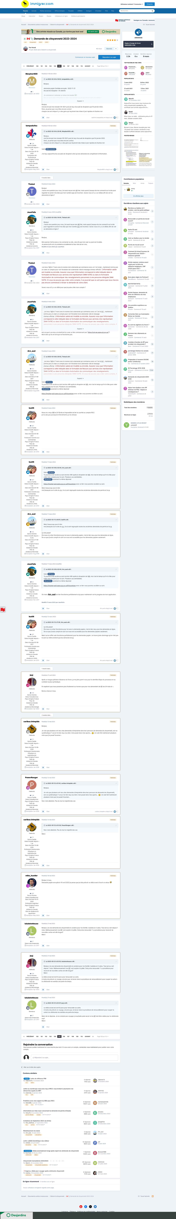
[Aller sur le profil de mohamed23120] (95, 1103)
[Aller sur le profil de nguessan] (125, 284)
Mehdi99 (28, 1103)
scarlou (28, 1173)
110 (82, 66)
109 (77, 66)
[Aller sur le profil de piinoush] (125, 369)
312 (32, 369)
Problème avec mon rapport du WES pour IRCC (38, 1101)
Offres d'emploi (60, 11)
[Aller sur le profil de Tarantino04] (125, 388)
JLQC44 (130, 337)
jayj (31, 675)
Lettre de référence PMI (38, 1078)
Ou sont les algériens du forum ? (138, 325)
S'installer (98, 11)
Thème (72, 1211)
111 (32, 739)
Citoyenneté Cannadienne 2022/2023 (36, 1161)
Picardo (130, 309)
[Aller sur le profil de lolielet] (95, 1173)
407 (32, 426)
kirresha (100, 1112)
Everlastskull (132, 270)
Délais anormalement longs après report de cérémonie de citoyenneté (56, 1151)
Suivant (87, 66)
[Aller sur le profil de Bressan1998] (95, 1153)
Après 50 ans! (132, 229)
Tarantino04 (132, 394)
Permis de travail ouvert (136, 245)
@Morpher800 (50, 149)
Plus (112, 11)
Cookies (111, 1211)
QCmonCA (149, 67)
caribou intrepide (31, 721)
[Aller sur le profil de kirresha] (95, 1113)
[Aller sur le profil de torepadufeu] (31, 132)
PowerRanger (31, 777)
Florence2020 (133, 67)
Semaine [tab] (126, 183)
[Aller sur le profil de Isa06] (31, 415)
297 (32, 893)
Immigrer (89, 11)
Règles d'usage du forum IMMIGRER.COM (133, 44)
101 (42, 66)
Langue (64, 1211)
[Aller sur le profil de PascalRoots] (125, 278)
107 (68, 66)
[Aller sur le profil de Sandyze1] (125, 293)
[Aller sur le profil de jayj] (31, 682)
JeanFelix (31, 212)
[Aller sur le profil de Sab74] (125, 239)
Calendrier (32, 16)
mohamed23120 (103, 1102)
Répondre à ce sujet (109, 57)
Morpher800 (31, 74)
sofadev (130, 257)
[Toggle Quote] (45, 79)
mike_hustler (31, 876)
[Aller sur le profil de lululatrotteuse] (31, 930)
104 (55, 66)
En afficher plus (138, 196)
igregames (101, 1122)
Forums (25, 11)
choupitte (131, 223)
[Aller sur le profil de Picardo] (125, 306)
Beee (129, 346)
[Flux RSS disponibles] (153, 1196)
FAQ (106, 11)
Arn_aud (31, 351)
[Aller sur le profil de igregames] (95, 1123)
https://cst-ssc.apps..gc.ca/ (98, 332)
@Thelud (49, 382)
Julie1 (147, 72)
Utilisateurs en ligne (61, 16)
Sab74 (130, 240)
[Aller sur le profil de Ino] (125, 360)
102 (46, 66)
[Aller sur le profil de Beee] (125, 343)
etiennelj (28, 1093)
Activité (34, 11)
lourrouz (28, 1153)
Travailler (71, 11)
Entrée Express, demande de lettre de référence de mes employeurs (137, 294)
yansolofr (131, 231)
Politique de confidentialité (86, 1211)
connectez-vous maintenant (88, 1047)
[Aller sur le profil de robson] (125, 245)
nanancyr (131, 381)
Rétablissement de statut (31, 1131)
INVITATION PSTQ (134, 284)
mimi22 (28, 1143)
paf (99, 1142)
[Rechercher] (152, 10)
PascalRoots (132, 279)
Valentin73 (29, 1080)
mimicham (101, 1162)
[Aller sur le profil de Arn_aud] (31, 358)
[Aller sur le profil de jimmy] (128, 189)
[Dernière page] (93, 66)
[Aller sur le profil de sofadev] (125, 252)
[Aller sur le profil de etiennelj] (95, 1092)
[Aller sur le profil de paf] (95, 1143)
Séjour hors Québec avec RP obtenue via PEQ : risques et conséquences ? (137, 390)
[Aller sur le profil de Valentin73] (95, 1081)
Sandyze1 (131, 298)
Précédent (30, 66)
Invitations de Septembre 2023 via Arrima (37, 1121)
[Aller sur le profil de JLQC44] (125, 334)
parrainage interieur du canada (138, 351)
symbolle (131, 318)
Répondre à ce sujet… (41, 1057)
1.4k (32, 143)
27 (33, 941)
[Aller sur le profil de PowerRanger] (31, 784)
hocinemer (131, 327)
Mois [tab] (134, 183)
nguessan (131, 286)
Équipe (49, 16)
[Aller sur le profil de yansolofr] (125, 230)
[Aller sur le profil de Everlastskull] (125, 263)
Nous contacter (102, 1211)
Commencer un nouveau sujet (85, 57)
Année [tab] (142, 183)
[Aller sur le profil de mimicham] (95, 1163)
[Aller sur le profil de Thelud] (31, 191)
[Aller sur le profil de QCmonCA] (142, 67)
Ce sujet (145, 11)
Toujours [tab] (150, 183)
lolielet (100, 1172)
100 (37, 66)
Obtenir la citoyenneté (48, 50)
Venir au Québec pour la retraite (138, 238)
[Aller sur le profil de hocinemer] (125, 325)
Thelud (31, 184)
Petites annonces (45, 11)
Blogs (23, 16)
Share (99, 48)
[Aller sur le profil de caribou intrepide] (31, 728)
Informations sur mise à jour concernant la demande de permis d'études (47, 1111)
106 (64, 66)
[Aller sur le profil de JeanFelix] (31, 219)
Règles (41, 16)
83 (33, 230)
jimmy (133, 188)
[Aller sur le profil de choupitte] (125, 219)
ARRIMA (80, 11)
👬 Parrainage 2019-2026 (136, 368)
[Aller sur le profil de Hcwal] (25, 48)
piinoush (130, 370)
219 (32, 693)
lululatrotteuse (31, 924)
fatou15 (28, 1113)
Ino (129, 363)
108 (73, 66)
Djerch (28, 1163)
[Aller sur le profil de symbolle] (125, 315)
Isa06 (93, 117)
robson (130, 247)
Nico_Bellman (30, 1123)
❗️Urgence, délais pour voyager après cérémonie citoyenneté (43, 1171)
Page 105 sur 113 (102, 66)
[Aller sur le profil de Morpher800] (31, 81)
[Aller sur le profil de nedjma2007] (125, 351)
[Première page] (24, 66)
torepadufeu (66, 79)
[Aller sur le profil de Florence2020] (125, 67)
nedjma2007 (132, 353)
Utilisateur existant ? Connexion (131, 4)
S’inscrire (150, 4)
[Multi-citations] (43, 117)
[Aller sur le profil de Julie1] (142, 73)
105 (59, 66)
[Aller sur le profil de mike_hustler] (31, 882)
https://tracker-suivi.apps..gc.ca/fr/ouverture (58, 393)
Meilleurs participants (78, 16)
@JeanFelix (46, 389)
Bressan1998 (102, 1152)
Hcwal (34, 47)
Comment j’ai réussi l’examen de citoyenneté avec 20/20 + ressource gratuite (138, 253)
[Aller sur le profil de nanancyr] (125, 378)
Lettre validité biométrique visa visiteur (36, 1141)
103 (50, 66)
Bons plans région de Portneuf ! (138, 277)
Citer (48, 117)
